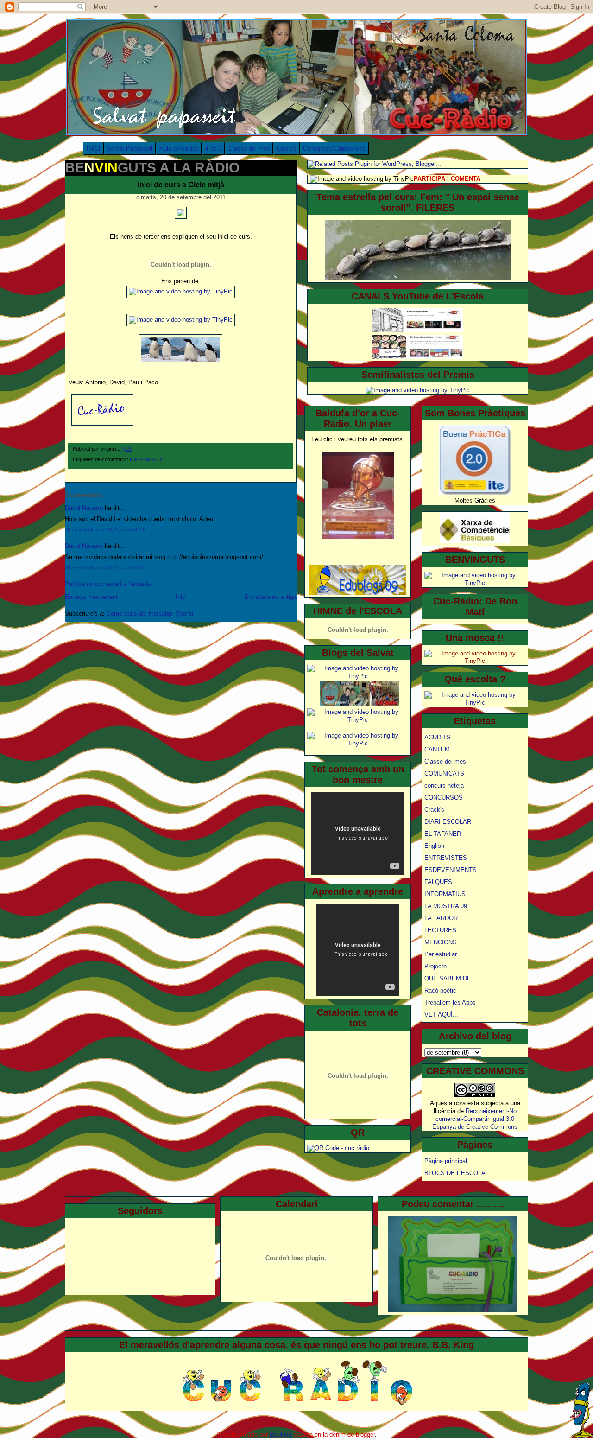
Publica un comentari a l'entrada (108, 583)
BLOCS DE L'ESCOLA (455, 1173)
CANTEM (437, 749)
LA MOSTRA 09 (445, 906)
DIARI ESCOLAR (447, 821)
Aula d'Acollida (179, 148)
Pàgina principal (445, 1161)
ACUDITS (437, 737)
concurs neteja (444, 785)
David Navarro (84, 507)
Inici (181, 596)
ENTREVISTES (445, 857)
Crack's (286, 148)
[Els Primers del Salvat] (180, 319)
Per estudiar (440, 954)
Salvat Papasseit (130, 148)
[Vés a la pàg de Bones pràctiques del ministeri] (475, 492)
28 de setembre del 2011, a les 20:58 (105, 529)
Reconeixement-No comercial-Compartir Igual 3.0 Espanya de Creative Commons (474, 1118)
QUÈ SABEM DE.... (451, 978)
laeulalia (280, 1434)
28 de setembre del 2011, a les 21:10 (105, 567)
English (434, 845)
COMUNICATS (444, 773)
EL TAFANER (442, 833)
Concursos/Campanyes (334, 148)
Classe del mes (249, 148)
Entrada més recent (91, 596)
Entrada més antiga (270, 596)
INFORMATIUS (147, 459)
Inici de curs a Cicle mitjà (181, 184)
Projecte (435, 966)
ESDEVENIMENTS (450, 869)
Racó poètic (440, 990)
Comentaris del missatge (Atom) (150, 613)
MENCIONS (440, 942)
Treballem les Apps (450, 1002)
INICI (94, 148)
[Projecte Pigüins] (180, 362)
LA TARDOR (441, 918)
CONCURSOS (443, 797)
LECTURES (440, 930)
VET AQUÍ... (441, 1014)
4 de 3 (213, 148)
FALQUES (438, 881)
